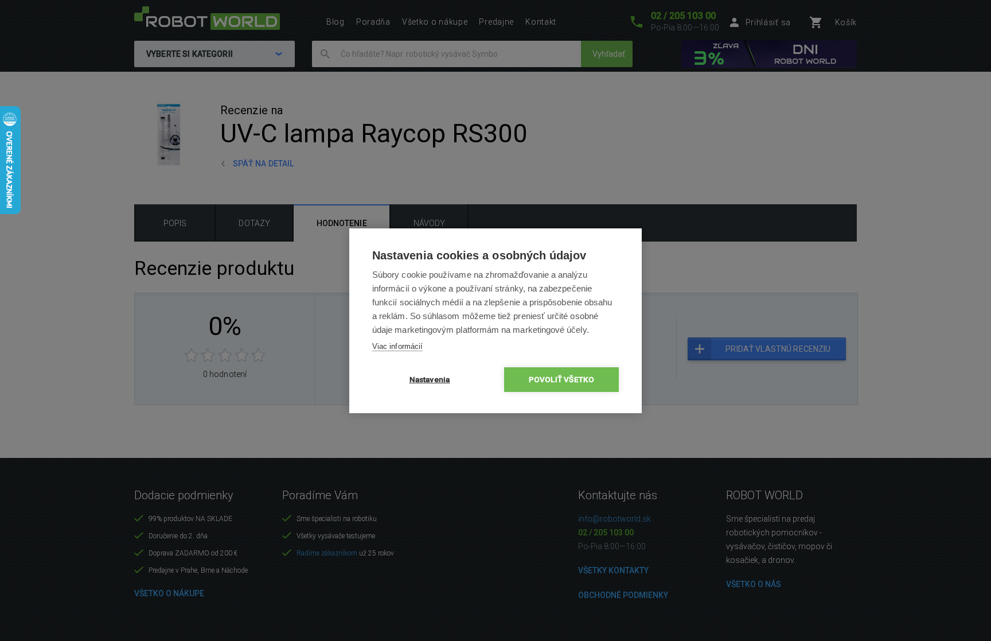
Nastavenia (429, 379)
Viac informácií (397, 346)
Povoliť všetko (562, 379)
